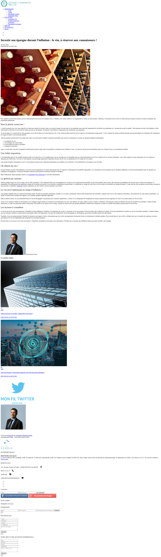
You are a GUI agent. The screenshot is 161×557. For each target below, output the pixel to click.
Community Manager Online (23, 435)
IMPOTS (7, 26)
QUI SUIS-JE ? (9, 27)
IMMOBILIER (9, 9)
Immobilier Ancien (13, 14)
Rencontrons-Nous (31, 254)
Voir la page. (4, 459)
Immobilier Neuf (13, 16)
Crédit (10, 12)
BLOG (6, 29)
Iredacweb (10, 435)
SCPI (9, 11)
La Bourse (11, 22)
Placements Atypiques (14, 24)
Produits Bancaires (13, 21)
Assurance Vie (12, 19)
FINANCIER (8, 17)
